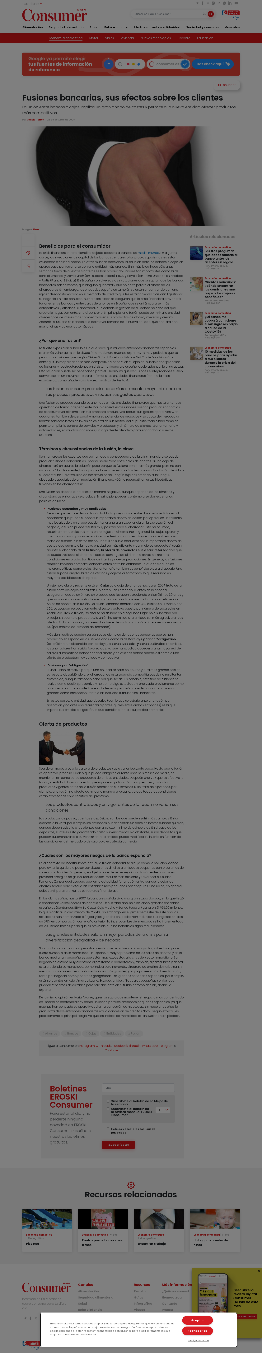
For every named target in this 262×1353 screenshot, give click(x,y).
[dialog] (138, 1330)
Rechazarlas (197, 1331)
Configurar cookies (198, 1340)
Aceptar (197, 1320)
